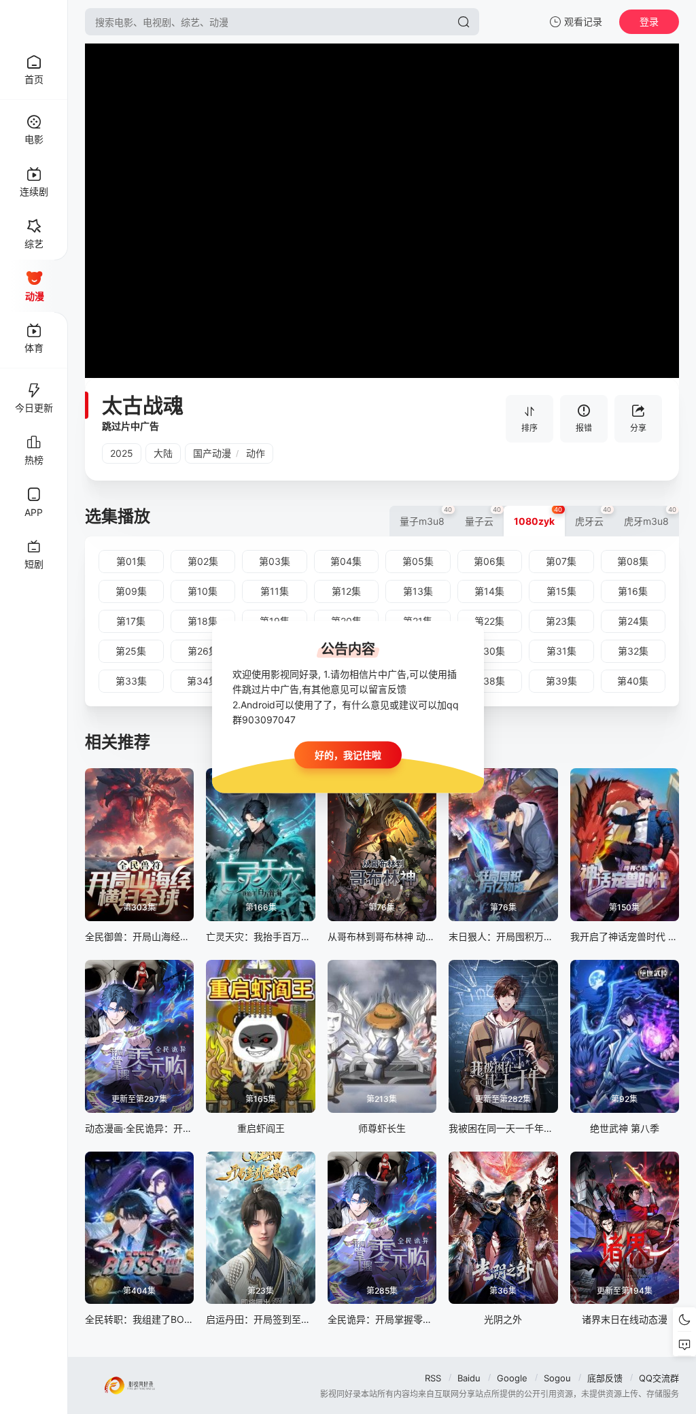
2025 (121, 453)
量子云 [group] (483, 516)
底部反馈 (605, 1378)
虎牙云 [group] (593, 516)
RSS (433, 1378)
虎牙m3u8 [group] (650, 516)
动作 (255, 453)
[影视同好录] (34, 22)
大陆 (163, 453)
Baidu (469, 1378)
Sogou (557, 1378)
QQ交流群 (659, 1378)
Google (512, 1378)
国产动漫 (212, 453)
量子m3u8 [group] (426, 516)
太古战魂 (143, 405)
